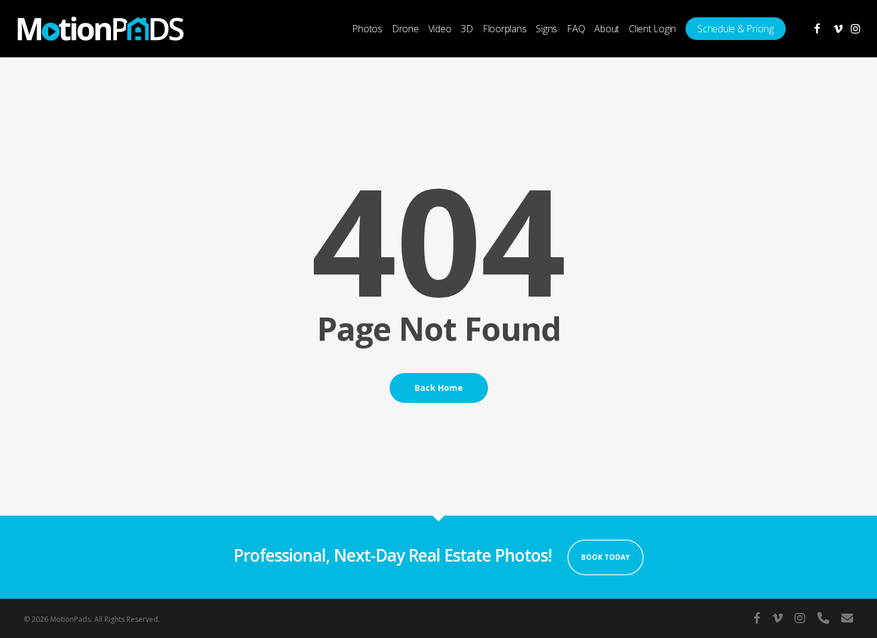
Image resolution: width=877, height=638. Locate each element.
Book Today (605, 557)
